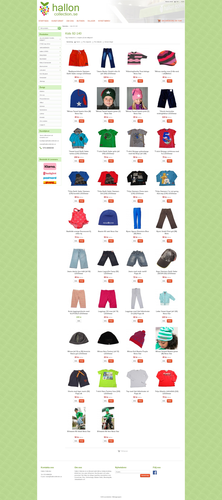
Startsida (43, 21)
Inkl (177, 1)
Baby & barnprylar (45, 62)
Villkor (91, 21)
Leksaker (43, 70)
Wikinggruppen (116, 497)
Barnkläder (43, 59)
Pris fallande (98, 42)
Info (76, 81)
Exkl (182, 1)
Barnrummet (43, 66)
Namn (78, 42)
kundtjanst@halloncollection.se (49, 141)
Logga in (42, 125)
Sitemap (42, 81)
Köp (81, 81)
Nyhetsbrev (104, 21)
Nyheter (42, 106)
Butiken (80, 21)
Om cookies (43, 121)
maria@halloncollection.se (48, 144)
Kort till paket (44, 74)
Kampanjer (43, 77)
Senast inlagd (109, 42)
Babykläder (43, 55)
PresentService (44, 99)
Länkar (42, 113)
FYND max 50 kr (45, 44)
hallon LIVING (44, 51)
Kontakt (42, 117)
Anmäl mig (145, 475)
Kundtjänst (57, 21)
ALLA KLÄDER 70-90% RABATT (47, 39)
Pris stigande (87, 42)
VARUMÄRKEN (44, 47)
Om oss (70, 21)
